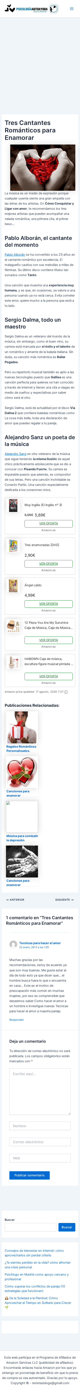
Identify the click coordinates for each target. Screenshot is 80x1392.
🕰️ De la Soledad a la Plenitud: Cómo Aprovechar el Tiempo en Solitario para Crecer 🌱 (38, 1302)
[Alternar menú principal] (71, 8)
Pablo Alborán (15, 255)
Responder (16, 1019)
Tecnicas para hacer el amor (40, 943)
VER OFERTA (48, 523)
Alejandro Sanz (15, 454)
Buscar (10, 1219)
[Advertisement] (40, 60)
